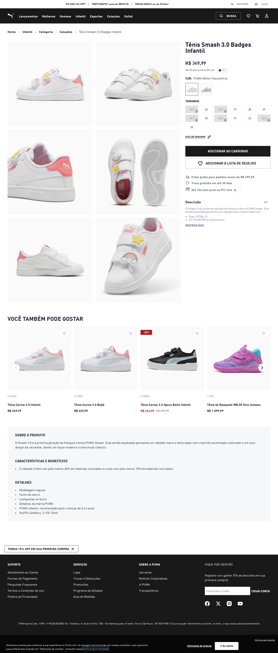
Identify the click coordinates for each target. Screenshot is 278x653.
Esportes (96, 16)
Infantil (80, 16)
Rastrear (242, 4)
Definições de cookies (199, 645)
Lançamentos (28, 16)
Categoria (46, 32)
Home (12, 32)
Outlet (128, 16)
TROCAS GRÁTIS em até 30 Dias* (152, 4)
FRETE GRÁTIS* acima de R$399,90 (110, 4)
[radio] (191, 89)
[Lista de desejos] (248, 16)
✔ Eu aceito (226, 645)
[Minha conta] (266, 16)
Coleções (113, 16)
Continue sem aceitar (265, 640)
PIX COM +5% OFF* (76, 4)
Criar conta (260, 591)
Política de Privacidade (95, 648)
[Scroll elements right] (262, 368)
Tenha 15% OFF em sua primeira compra (38, 549)
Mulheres (48, 16)
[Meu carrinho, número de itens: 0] (257, 16)
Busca (231, 16)
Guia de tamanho (195, 136)
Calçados (66, 32)
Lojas (264, 4)
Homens (65, 16)
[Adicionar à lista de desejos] (64, 333)
